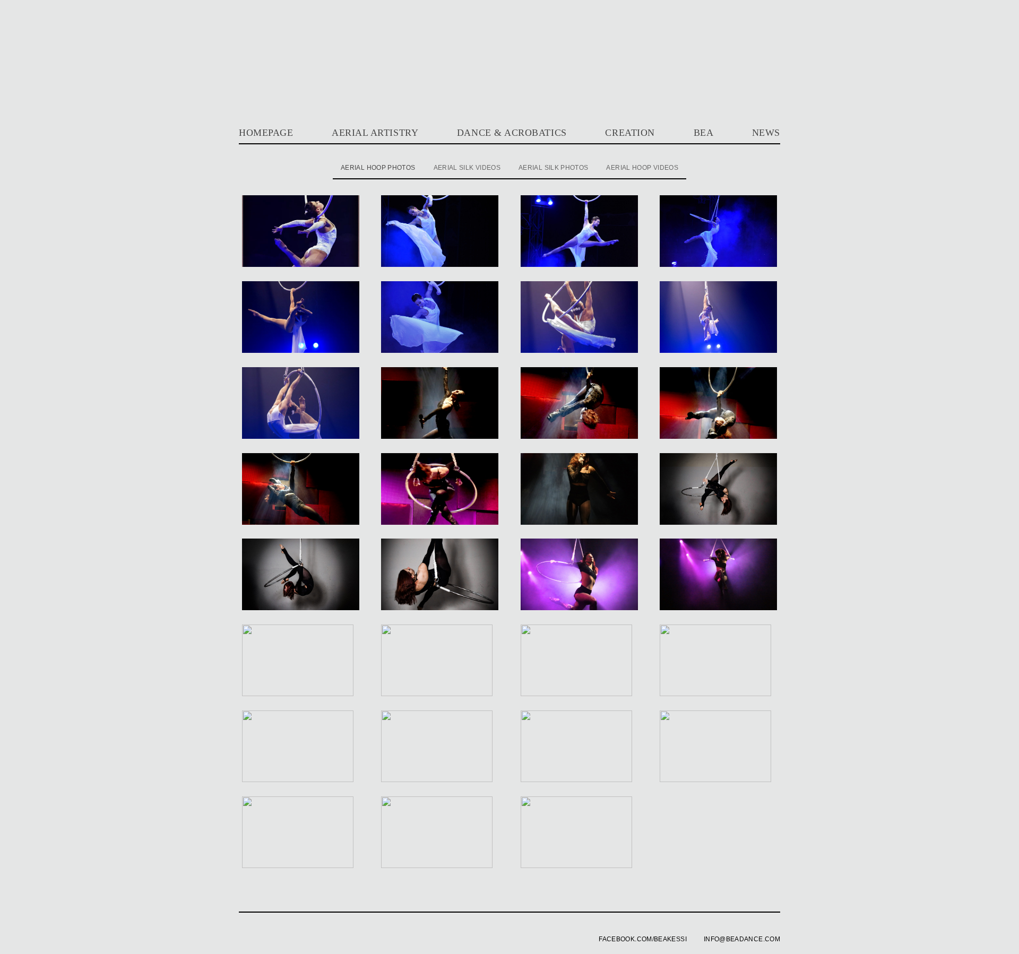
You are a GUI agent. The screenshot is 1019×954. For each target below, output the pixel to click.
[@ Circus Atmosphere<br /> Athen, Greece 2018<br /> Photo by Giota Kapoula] (300, 350)
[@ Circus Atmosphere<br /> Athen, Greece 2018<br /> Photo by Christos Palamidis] (439, 264)
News (766, 132)
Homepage (266, 132)
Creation (629, 132)
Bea (704, 132)
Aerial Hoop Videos (642, 167)
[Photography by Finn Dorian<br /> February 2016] (718, 522)
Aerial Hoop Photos (378, 167)
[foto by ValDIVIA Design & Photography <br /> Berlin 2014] (300, 780)
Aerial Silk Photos (553, 167)
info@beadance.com (742, 939)
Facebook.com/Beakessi (643, 939)
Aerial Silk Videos (467, 167)
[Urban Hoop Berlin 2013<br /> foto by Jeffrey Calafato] (579, 780)
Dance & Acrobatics (512, 132)
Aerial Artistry (375, 132)
